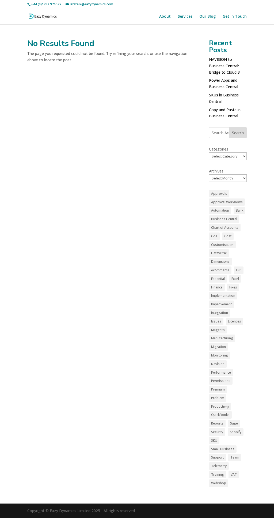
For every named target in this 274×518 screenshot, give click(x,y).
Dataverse (219, 253)
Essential (218, 278)
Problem (217, 398)
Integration (219, 312)
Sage (234, 423)
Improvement (221, 304)
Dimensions (220, 261)
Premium (218, 389)
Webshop (218, 483)
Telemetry (219, 466)
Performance (221, 372)
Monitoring (219, 355)
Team (234, 457)
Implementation (223, 295)
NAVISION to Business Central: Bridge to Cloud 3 (224, 66)
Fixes (233, 287)
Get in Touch (235, 16)
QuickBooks (220, 414)
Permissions (220, 380)
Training (217, 474)
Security (217, 432)
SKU (214, 440)
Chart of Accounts (224, 227)
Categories (218, 149)
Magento (218, 330)
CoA (214, 236)
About (165, 16)
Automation (220, 210)
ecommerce (220, 270)
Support (217, 457)
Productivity (220, 406)
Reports (217, 423)
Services (185, 16)
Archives (216, 171)
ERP (238, 270)
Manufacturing (222, 338)
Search (238, 132)
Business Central (224, 219)
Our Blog (207, 16)
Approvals (219, 193)
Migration (218, 346)
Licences (234, 321)
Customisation (222, 244)
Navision (217, 364)
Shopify (235, 432)
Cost (227, 236)
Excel (235, 278)
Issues (216, 321)
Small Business (222, 449)
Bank (239, 210)
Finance (217, 287)
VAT (234, 474)
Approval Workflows (227, 202)
